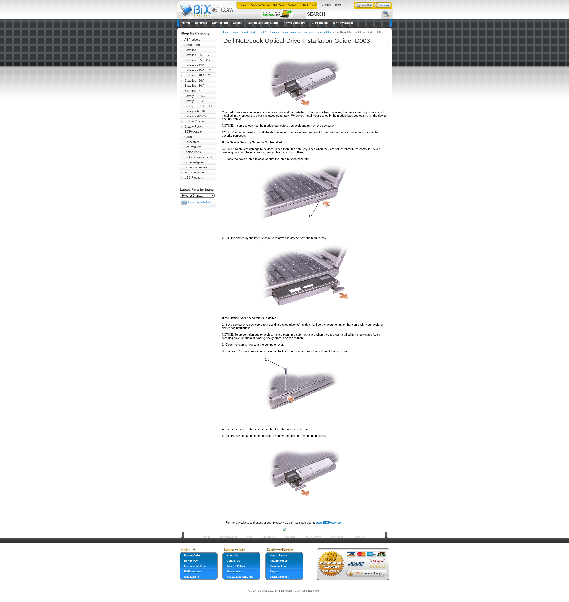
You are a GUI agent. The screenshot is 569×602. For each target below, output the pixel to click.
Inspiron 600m (325, 32)
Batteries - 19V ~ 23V (198, 75)
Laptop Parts (192, 152)
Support (274, 571)
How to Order (192, 555)
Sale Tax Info (191, 576)
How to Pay (191, 560)
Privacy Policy (313, 536)
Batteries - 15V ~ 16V (198, 70)
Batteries (201, 22)
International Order (195, 566)
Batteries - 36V (194, 85)
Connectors (220, 22)
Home (186, 22)
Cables (237, 22)
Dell (262, 32)
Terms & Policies (236, 566)
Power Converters (195, 167)
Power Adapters (294, 22)
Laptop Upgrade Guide (262, 22)
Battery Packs (193, 126)
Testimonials (234, 571)
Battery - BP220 (194, 101)
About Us (232, 555)
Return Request (279, 560)
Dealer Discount (279, 576)
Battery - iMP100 (195, 111)
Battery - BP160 (194, 96)
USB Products (193, 177)
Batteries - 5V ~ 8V (196, 55)
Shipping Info (278, 566)
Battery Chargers (195, 121)
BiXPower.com (343, 22)
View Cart (359, 536)
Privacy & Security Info (240, 576)
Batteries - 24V (194, 80)
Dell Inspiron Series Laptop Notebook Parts (290, 32)
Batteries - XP (193, 90)
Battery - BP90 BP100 (198, 106)
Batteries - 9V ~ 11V (197, 60)
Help (249, 536)
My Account (338, 536)
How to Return (278, 555)
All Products (319, 22)
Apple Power (192, 44)
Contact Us (268, 536)
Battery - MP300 (195, 116)
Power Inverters (194, 172)
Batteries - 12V (194, 65)
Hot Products (192, 147)
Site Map (290, 536)
